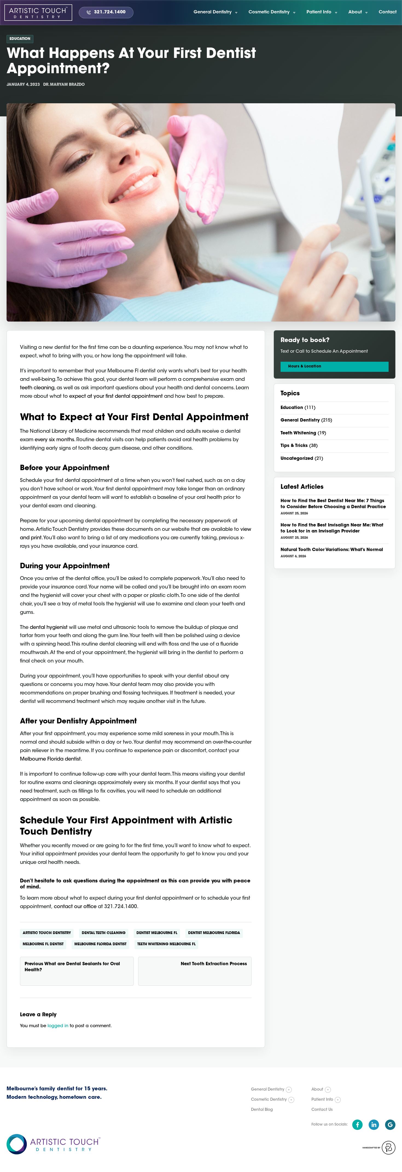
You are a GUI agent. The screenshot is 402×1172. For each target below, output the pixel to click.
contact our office (75, 907)
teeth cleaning (37, 388)
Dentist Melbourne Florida (214, 933)
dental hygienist (49, 627)
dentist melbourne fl (156, 933)
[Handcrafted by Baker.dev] (379, 1148)
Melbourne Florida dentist (50, 759)
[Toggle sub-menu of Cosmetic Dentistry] (291, 1100)
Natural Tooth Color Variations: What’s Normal (332, 550)
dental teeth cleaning (104, 933)
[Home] (38, 12)
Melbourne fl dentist (43, 944)
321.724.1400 (110, 12)
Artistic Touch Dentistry (47, 933)
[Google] (390, 1125)
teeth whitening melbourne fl (166, 944)
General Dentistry (300, 420)
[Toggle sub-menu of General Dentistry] (289, 1090)
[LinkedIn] (374, 1125)
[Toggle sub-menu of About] (328, 1090)
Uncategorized (297, 459)
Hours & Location (304, 366)
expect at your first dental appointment (116, 396)
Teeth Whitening (298, 433)
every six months (54, 440)
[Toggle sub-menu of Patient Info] (337, 1100)
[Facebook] (357, 1125)
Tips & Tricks (294, 446)
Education (20, 39)
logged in (58, 1026)
